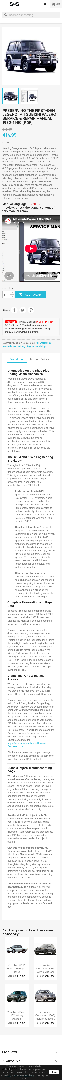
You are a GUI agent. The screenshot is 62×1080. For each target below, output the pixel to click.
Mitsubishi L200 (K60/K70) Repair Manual (16, 968)
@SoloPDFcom (44, 321)
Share (14, 310)
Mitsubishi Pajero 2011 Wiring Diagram (16, 1015)
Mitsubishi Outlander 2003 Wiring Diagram (45, 968)
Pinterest (31, 310)
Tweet (22, 310)
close (54, 1072)
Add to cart (31, 294)
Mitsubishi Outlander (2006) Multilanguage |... (45, 1015)
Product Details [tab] (40, 359)
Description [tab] (17, 359)
